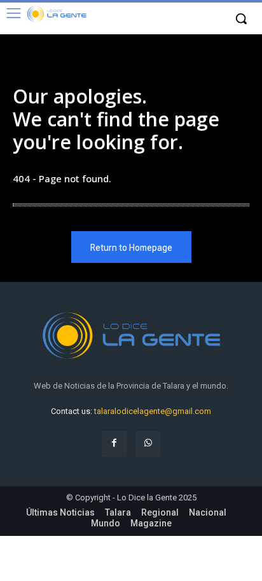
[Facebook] (114, 443)
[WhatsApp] (147, 443)
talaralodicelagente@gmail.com (152, 411)
